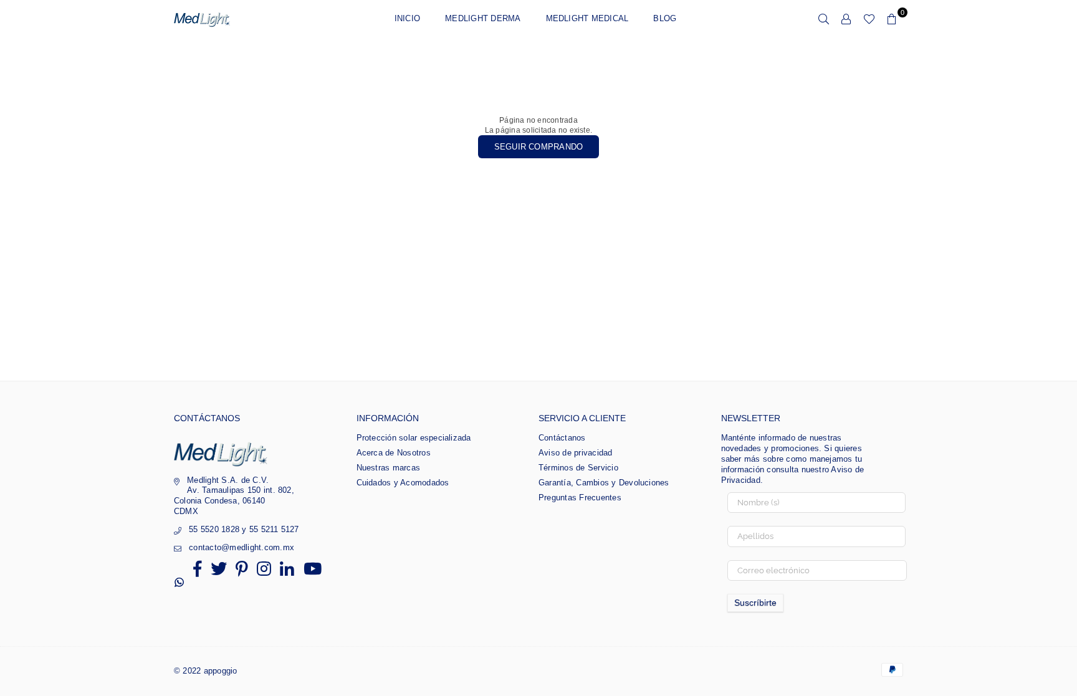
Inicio (407, 18)
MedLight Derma (482, 18)
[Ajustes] (846, 18)
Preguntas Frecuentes (579, 497)
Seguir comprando (538, 146)
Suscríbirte (755, 603)
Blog (664, 18)
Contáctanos (562, 437)
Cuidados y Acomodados (403, 482)
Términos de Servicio (578, 467)
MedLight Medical (587, 18)
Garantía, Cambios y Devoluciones (603, 482)
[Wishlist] (869, 18)
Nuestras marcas (389, 467)
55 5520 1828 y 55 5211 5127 (244, 529)
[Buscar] (824, 18)
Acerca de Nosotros (394, 452)
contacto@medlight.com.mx (241, 547)
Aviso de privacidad (575, 452)
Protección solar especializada (414, 437)
